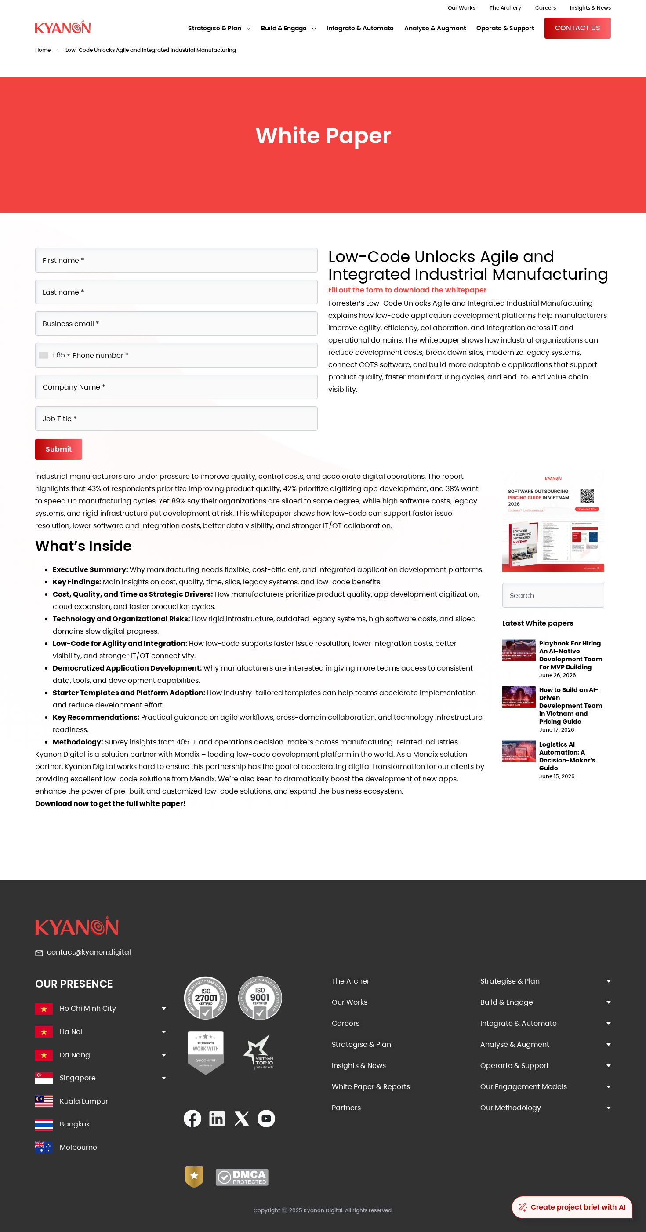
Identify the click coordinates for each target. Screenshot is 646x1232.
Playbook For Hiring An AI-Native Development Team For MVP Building (570, 655)
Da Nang (75, 1055)
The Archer (351, 981)
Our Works (461, 7)
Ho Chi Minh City (88, 1008)
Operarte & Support (514, 1066)
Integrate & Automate (360, 28)
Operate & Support (505, 28)
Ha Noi (71, 1032)
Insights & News (590, 7)
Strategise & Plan (214, 28)
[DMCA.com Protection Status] (242, 1183)
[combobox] (553, 595)
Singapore (78, 1078)
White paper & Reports (371, 1087)
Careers (545, 7)
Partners (346, 1108)
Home (43, 50)
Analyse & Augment (435, 28)
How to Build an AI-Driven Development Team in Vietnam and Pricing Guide (570, 705)
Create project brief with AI (578, 1207)
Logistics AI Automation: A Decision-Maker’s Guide (567, 756)
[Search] (588, 590)
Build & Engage (284, 28)
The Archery (505, 7)
